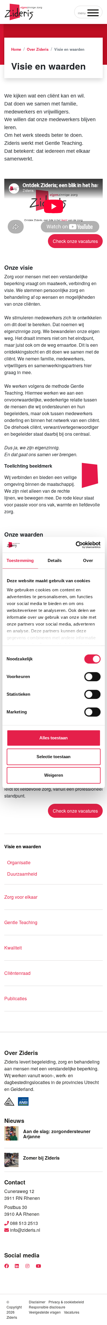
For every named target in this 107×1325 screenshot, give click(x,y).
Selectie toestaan (53, 756)
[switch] (92, 676)
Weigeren (53, 775)
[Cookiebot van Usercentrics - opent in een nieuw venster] (76, 545)
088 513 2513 (23, 1223)
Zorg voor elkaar (20, 897)
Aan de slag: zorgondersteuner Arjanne (56, 1134)
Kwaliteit (13, 947)
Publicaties (15, 998)
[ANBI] (23, 1101)
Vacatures (71, 1312)
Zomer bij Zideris (41, 1157)
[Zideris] (23, 12)
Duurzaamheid (22, 874)
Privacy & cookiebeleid (66, 1301)
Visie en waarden (22, 846)
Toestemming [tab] (20, 560)
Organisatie (19, 862)
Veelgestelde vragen (45, 1312)
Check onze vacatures (75, 241)
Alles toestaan (53, 737)
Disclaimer (37, 1301)
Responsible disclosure (47, 1306)
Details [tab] (55, 560)
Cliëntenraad (17, 973)
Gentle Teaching (20, 922)
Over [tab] (88, 560)
